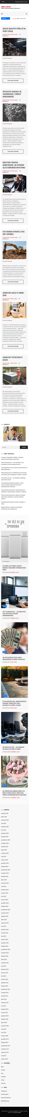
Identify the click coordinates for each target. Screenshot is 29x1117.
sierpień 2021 (4, 996)
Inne (2, 1073)
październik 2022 (5, 949)
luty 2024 (3, 896)
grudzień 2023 (5, 903)
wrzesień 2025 (5, 843)
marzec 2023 (4, 933)
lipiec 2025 (4, 850)
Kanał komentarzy (6, 1097)
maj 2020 (3, 1029)
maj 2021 (3, 1006)
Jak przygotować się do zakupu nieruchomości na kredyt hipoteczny (14, 468)
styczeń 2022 (4, 979)
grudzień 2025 (5, 833)
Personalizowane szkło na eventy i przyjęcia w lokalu (13, 503)
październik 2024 (5, 870)
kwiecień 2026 (5, 826)
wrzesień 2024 (5, 873)
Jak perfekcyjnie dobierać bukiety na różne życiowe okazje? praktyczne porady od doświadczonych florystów (12, 484)
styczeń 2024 (4, 899)
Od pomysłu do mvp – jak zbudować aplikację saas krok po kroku (13, 478)
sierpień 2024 (4, 876)
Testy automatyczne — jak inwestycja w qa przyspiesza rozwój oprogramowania (12, 463)
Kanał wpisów (4, 1094)
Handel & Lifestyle (6, 7)
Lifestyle (3, 1076)
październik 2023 (5, 909)
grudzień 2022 (5, 943)
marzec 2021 (4, 1012)
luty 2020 (3, 1032)
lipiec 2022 (4, 959)
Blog (10, 58)
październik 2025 (5, 840)
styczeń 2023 (4, 939)
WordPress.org (5, 1101)
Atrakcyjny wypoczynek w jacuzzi (13, 358)
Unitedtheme (17, 1112)
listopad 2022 (4, 946)
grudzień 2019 (5, 1039)
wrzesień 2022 (5, 953)
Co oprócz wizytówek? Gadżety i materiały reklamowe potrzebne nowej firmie (12, 458)
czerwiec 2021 (5, 1002)
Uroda (2, 1080)
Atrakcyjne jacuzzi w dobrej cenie (13, 294)
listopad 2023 (4, 906)
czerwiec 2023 (5, 923)
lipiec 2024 (4, 880)
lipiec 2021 (4, 999)
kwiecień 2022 (5, 969)
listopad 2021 (4, 986)
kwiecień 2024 (5, 889)
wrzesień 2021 (5, 992)
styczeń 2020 (4, 1036)
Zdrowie (3, 1083)
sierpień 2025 (4, 846)
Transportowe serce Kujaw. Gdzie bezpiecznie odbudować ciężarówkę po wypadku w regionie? (13, 490)
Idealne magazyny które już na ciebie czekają (14, 29)
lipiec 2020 (4, 1022)
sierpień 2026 (4, 813)
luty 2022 (3, 976)
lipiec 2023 (4, 919)
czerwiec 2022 (5, 962)
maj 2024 (3, 886)
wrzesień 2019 (5, 1049)
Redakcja (5, 35)
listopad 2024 (4, 866)
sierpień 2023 (4, 916)
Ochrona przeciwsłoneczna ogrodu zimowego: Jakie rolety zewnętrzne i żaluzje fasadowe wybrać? (13, 496)
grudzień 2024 (5, 863)
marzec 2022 (4, 972)
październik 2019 (5, 1045)
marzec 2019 (4, 1059)
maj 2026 (3, 823)
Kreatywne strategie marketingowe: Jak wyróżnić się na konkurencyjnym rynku (14, 165)
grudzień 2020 (5, 1016)
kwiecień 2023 (5, 929)
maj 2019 (3, 1055)
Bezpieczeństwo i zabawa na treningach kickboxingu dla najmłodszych (11, 508)
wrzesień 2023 (5, 913)
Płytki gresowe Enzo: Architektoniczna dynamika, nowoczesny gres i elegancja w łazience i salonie (14, 473)
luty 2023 (3, 936)
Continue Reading (13, 80)
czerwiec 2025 (5, 853)
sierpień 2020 (4, 1019)
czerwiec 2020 (5, 1026)
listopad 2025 (4, 836)
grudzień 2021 (5, 982)
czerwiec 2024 (5, 883)
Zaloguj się (4, 1091)
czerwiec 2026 (5, 820)
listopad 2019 (4, 1042)
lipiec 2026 (4, 816)
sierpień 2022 (4, 956)
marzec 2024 (4, 893)
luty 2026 (3, 830)
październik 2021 (5, 989)
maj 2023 (3, 926)
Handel (3, 1070)
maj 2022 (3, 966)
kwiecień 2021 (5, 1009)
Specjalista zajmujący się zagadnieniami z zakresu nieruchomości (12, 94)
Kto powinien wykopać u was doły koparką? (13, 232)
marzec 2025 (4, 860)
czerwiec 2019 (5, 1052)
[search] (26, 14)
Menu (3, 1)
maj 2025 (3, 856)
